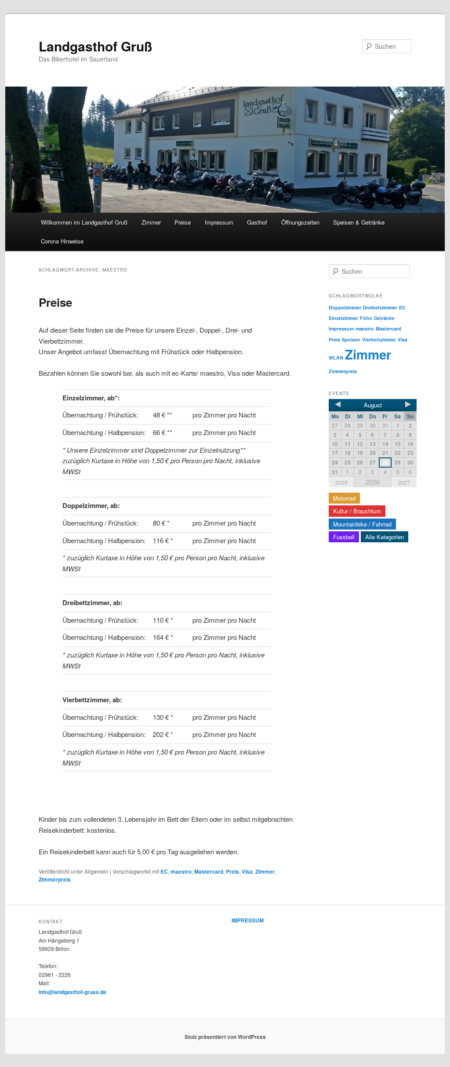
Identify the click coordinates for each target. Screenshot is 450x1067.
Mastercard (208, 871)
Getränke (384, 318)
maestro (181, 871)
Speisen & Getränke (359, 222)
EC (164, 871)
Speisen (351, 339)
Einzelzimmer (343, 318)
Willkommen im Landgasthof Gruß (84, 222)
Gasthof (257, 222)
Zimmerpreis (55, 879)
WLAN (336, 357)
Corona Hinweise (62, 241)
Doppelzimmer (345, 307)
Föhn (366, 318)
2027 (404, 482)
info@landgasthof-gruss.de (72, 992)
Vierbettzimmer (379, 339)
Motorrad (344, 498)
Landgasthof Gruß (95, 45)
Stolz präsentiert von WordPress (225, 1037)
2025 (341, 482)
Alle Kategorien (384, 537)
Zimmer (151, 222)
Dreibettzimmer (380, 307)
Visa (247, 871)
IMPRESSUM (248, 920)
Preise (182, 222)
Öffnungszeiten (300, 222)
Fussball (344, 537)
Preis (232, 871)
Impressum (219, 222)
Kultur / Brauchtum (357, 511)
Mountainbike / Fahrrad (362, 524)
